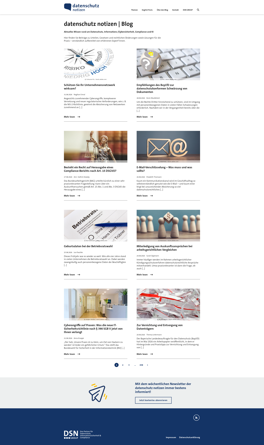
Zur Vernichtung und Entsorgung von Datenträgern (160, 327)
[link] (147, 9)
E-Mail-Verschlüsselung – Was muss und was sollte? (164, 169)
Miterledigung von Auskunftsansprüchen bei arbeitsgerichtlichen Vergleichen (164, 248)
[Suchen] (198, 10)
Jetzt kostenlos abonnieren (153, 400)
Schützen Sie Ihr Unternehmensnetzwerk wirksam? (89, 86)
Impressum (171, 437)
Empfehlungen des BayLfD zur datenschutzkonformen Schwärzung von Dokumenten (162, 88)
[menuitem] (188, 9)
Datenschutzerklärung (189, 437)
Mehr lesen (69, 116)
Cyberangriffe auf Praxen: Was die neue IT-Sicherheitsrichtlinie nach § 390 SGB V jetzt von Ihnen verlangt (93, 328)
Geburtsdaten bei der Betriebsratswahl (88, 246)
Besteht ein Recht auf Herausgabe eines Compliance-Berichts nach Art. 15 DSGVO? (90, 169)
